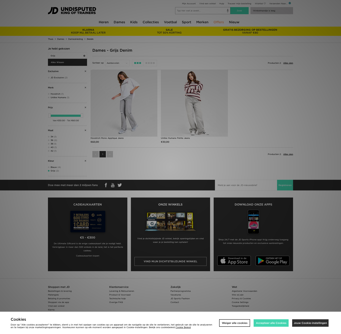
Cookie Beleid (183, 327)
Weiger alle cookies (234, 323)
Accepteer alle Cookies (271, 323)
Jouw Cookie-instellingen (310, 323)
